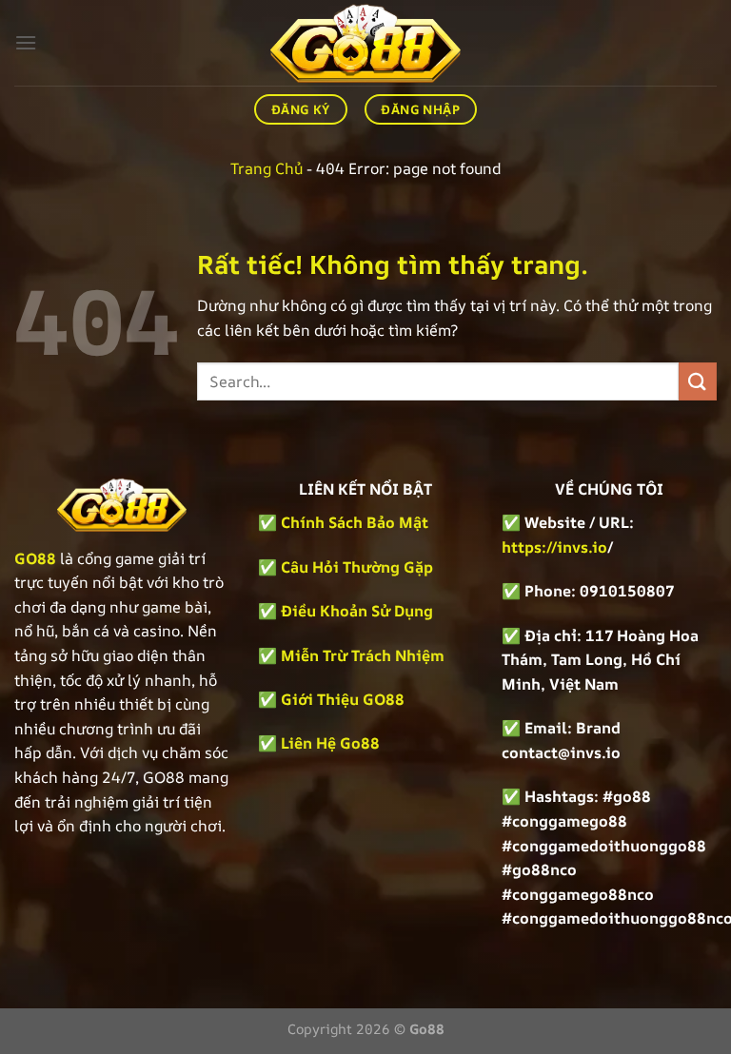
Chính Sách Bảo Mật (352, 522)
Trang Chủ (266, 168)
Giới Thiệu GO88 (343, 699)
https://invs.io (554, 547)
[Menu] (25, 42)
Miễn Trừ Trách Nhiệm (363, 655)
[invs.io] (365, 43)
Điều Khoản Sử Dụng (357, 610)
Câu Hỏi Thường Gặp (357, 566)
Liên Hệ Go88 (330, 742)
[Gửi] (698, 381)
